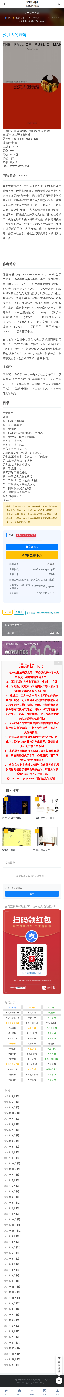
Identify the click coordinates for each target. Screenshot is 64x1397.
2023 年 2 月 (10, 1208)
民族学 (33, 1054)
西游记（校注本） (12, 817)
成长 (13, 1043)
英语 (13, 1079)
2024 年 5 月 (10, 1141)
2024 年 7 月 (10, 1129)
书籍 (19, 1394)
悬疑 (32, 1038)
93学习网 (35, 1380)
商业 (53, 1017)
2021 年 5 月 (10, 1325)
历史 (52, 1012)
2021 (13, 1007)
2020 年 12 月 (10, 1348)
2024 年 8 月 (10, 1124)
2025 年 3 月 (10, 1107)
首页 (6, 1394)
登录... (8, 888)
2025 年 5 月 (10, 1101)
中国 (52, 1007)
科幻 (53, 1064)
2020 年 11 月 (10, 1353)
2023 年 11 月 (10, 1169)
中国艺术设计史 (42, 849)
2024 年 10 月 (10, 1113)
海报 (20, 612)
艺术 (53, 1074)
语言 (53, 1079)
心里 (13, 1033)
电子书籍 (19, 17)
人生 (33, 1012)
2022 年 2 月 (10, 1275)
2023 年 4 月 (10, 1197)
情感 (53, 1038)
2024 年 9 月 (10, 1118)
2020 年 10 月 (10, 1359)
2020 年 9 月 (10, 1364)
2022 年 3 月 (10, 1269)
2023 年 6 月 (10, 1185)
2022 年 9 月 (10, 1236)
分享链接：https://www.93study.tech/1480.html (44, 613)
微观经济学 (8, 849)
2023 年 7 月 (10, 1180)
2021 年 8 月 (10, 1308)
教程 (32, 1394)
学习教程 (52, 1023)
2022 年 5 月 (10, 1258)
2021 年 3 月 (10, 1331)
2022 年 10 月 (10, 1230)
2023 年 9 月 (10, 1174)
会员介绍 (59, 1366)
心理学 (53, 1028)
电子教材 (13, 1064)
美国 (13, 1074)
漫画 (53, 1054)
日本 (13, 1054)
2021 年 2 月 (10, 1336)
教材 (45, 1394)
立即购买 (33, 546)
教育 (52, 1043)
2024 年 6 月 (10, 1135)
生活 (33, 1059)
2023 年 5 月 (10, 1191)
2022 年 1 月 (10, 1280)
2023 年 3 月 (10, 1202)
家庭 (13, 1028)
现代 (13, 1059)
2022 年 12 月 (10, 1219)
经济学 (52, 1069)
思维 (53, 1033)
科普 (13, 1069)
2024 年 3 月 (10, 1146)
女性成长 (33, 1023)
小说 (9, 17)
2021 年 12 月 (10, 1286)
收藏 (8, 612)
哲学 (32, 1017)
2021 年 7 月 (10, 1314)
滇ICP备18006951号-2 (35, 1383)
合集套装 (13, 1017)
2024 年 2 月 (10, 1152)
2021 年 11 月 (10, 1292)
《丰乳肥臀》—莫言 (44, 817)
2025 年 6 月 (10, 1096)
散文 (13, 1048)
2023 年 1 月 (10, 1213)
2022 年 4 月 (10, 1264)
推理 (32, 1043)
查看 (52, 564)
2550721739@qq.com (35, 21)
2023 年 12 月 (10, 1163)
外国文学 (13, 1023)
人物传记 (13, 1012)
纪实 (33, 1069)
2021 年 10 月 (10, 1297)
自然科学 (33, 1074)
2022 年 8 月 (10, 1241)
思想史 (33, 1033)
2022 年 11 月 (10, 1225)
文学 (52, 1048)
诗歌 (33, 1079)
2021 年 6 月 (10, 1320)
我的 (57, 1394)
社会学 (33, 1064)
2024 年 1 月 (10, 1157)
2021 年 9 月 (10, 1303)
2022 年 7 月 (10, 1247)
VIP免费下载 (34, 555)
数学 (33, 1048)
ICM (32, 1007)
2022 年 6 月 (10, 1252)
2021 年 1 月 (10, 1342)
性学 (13, 1038)
